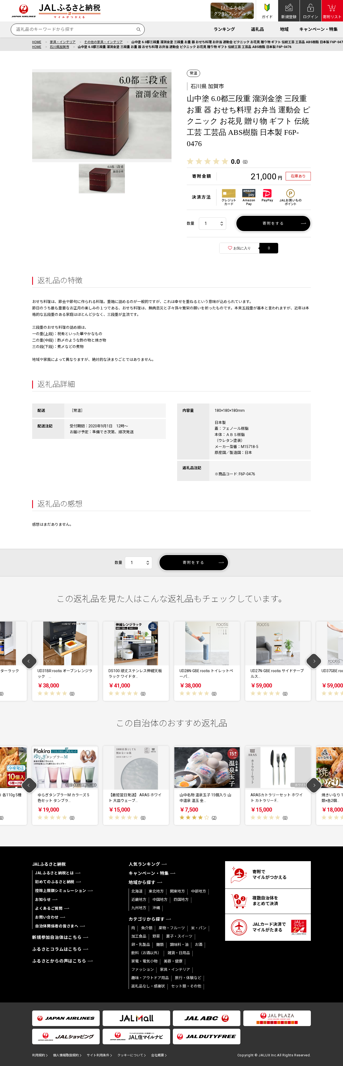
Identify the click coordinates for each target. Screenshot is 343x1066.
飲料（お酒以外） (146, 953)
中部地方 (198, 891)
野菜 (156, 936)
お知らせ (43, 899)
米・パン (198, 928)
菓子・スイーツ (179, 936)
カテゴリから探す (147, 919)
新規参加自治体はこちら (57, 937)
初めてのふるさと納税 (54, 882)
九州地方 (138, 908)
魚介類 (146, 928)
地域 (284, 29)
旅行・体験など (188, 978)
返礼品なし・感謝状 (148, 986)
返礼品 (257, 29)
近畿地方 (138, 899)
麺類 (160, 944)
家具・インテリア (63, 42)
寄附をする (273, 223)
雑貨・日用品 (178, 953)
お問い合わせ (47, 917)
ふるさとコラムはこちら (57, 949)
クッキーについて (130, 1055)
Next (313, 661)
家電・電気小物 (144, 961)
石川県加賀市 (59, 47)
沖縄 (156, 908)
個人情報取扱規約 (66, 1055)
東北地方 (156, 891)
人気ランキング (144, 864)
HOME (36, 42)
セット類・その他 (186, 986)
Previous (29, 661)
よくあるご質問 (49, 908)
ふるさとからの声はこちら (59, 961)
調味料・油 (179, 944)
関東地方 (177, 891)
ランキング (224, 29)
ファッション (142, 969)
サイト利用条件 (98, 1055)
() (245, 162)
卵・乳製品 (140, 944)
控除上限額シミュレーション (60, 891)
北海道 (137, 891)
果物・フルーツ (172, 928)
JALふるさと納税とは (54, 873)
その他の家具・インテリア (103, 42)
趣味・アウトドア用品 (150, 978)
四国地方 (181, 899)
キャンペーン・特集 (318, 29)
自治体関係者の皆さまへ (57, 926)
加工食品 (138, 936)
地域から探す (142, 882)
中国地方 (159, 899)
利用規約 (38, 1055)
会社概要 (157, 1055)
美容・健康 (173, 961)
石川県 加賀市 (207, 86)
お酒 (198, 944)
